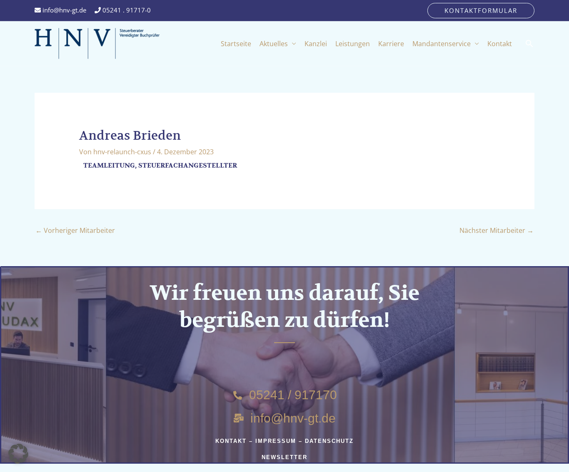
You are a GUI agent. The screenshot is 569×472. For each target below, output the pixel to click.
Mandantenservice (441, 43)
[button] (480, 10)
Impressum (275, 441)
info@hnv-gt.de (63, 10)
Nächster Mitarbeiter (496, 230)
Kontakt (499, 43)
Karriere (391, 43)
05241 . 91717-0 (126, 10)
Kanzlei (315, 43)
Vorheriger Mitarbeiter (75, 230)
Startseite (236, 43)
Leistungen (352, 43)
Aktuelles (274, 43)
